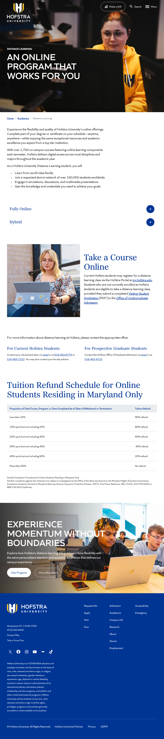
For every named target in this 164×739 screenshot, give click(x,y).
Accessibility (141, 605)
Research (114, 626)
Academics (23, 118)
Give (86, 626)
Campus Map (13, 634)
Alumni (113, 641)
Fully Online (21, 208)
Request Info (90, 605)
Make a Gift (115, 6)
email (46, 354)
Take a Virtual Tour (15, 640)
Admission (115, 605)
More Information (48, 572)
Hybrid (16, 222)
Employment (116, 648)
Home (10, 118)
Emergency (141, 612)
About (113, 634)
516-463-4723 (93, 359)
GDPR (104, 726)
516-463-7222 (16, 359)
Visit (86, 619)
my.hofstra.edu (142, 280)
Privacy (92, 726)
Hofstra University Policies (69, 726)
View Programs (19, 572)
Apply (87, 612)
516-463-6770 (63, 354)
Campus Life (116, 619)
